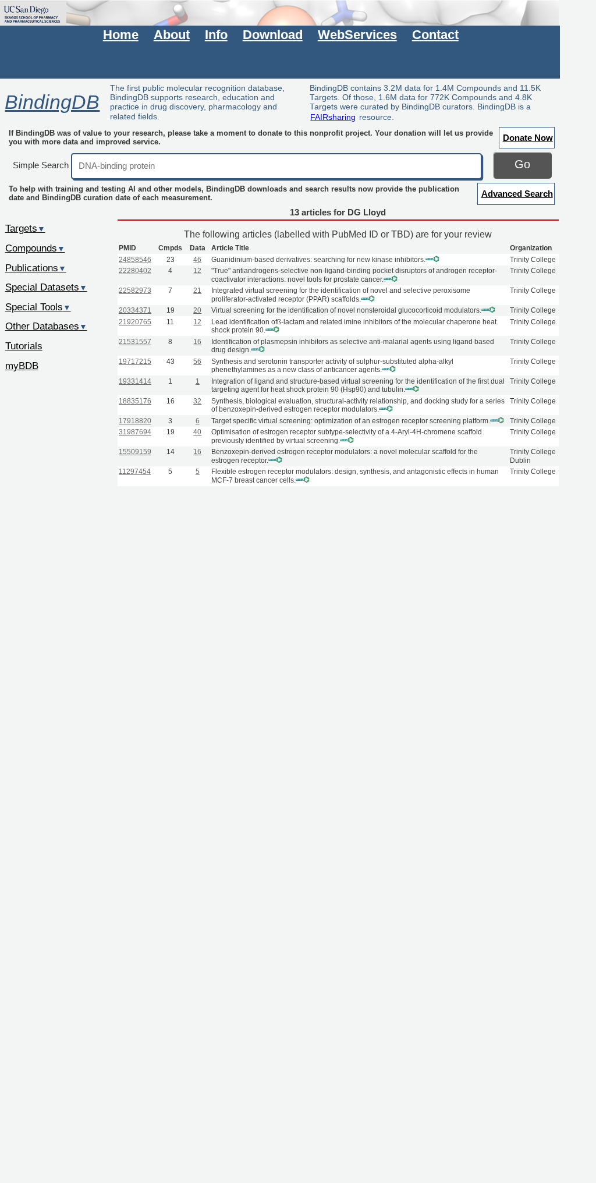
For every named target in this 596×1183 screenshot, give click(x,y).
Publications (35, 268)
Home (121, 34)
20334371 (135, 310)
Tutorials (23, 346)
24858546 (135, 260)
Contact (435, 34)
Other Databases (46, 326)
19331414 (135, 381)
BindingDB (52, 102)
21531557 (135, 342)
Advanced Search (517, 194)
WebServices (357, 34)
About (172, 34)
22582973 (135, 290)
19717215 (135, 361)
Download (273, 34)
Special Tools (38, 307)
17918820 (135, 421)
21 (197, 290)
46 (197, 260)
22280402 (135, 271)
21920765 (135, 322)
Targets (25, 228)
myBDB (21, 365)
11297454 (135, 471)
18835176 (135, 401)
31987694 (135, 432)
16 (197, 342)
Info (216, 34)
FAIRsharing (333, 117)
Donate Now (528, 138)
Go (522, 164)
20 (197, 310)
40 (197, 432)
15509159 (135, 452)
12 (197, 271)
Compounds (35, 248)
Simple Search (41, 165)
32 (197, 401)
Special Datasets (46, 287)
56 (197, 361)
